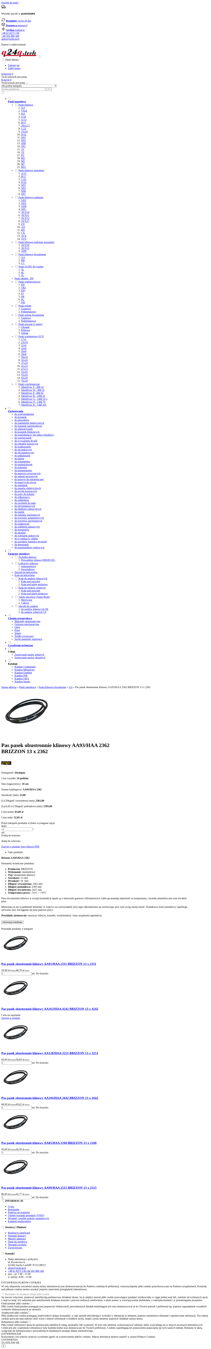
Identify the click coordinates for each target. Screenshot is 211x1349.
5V (22, 152)
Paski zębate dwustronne (31, 315)
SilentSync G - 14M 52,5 (34, 399)
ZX (23, 224)
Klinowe (25, 330)
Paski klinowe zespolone (31, 170)
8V (22, 155)
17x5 (23, 339)
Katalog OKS (22, 678)
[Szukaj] (50, 89)
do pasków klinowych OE (34, 609)
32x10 (24, 360)
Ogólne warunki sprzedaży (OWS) (26, 1215)
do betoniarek (22, 544)
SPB (23, 143)
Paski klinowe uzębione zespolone (36, 242)
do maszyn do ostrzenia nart (29, 479)
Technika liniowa (27, 557)
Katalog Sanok (22, 681)
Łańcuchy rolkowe (28, 563)
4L (22, 272)
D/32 (23, 134)
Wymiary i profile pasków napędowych (28, 1218)
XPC (23, 209)
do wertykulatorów (24, 414)
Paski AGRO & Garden (30, 266)
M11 (23, 167)
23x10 (24, 342)
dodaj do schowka (10, 841)
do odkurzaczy (22, 497)
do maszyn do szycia (25, 482)
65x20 (24, 377)
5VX (23, 238)
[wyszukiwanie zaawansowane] (47, 89)
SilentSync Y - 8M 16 (32, 387)
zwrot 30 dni (18, 20)
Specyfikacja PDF (30, 846)
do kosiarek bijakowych (27, 432)
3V (22, 149)
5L (22, 275)
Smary (18, 633)
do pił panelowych (24, 452)
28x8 (23, 354)
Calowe (25, 602)
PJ (22, 293)
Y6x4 (24, 110)
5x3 (23, 107)
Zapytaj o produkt (10, 846)
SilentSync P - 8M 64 (32, 393)
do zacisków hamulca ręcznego (31, 541)
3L (22, 269)
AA (23, 257)
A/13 (23, 119)
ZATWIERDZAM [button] (11, 1333)
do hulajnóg (21, 467)
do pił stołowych (23, 449)
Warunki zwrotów (17, 1244)
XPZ (23, 200)
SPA (23, 140)
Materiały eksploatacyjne (27, 621)
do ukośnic (20, 532)
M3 (23, 158)
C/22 (23, 128)
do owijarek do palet (25, 503)
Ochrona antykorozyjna (27, 624)
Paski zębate (24, 305)
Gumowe (26, 308)
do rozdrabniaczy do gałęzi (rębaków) (34, 434)
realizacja (15, 30)
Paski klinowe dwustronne (32, 254)
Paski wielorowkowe (29, 281)
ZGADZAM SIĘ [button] (10, 1342)
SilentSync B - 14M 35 (33, 396)
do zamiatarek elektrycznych (29, 423)
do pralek (19, 512)
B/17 (23, 122)
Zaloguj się (13, 65)
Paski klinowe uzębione (30, 197)
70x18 (24, 380)
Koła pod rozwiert (30, 581)
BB (23, 260)
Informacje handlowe (12, 922)
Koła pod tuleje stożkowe (34, 584)
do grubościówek (23, 464)
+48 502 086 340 (10, 36)
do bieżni (19, 458)
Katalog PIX (21, 675)
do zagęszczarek (23, 437)
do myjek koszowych (26, 491)
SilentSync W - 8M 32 (33, 390)
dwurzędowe (28, 569)
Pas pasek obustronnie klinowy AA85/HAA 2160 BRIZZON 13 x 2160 (49, 1143)
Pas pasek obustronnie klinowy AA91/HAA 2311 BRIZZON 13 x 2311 (48, 964)
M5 (23, 161)
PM (23, 302)
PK (23, 296)
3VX (23, 236)
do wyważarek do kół (26, 440)
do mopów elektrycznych (28, 488)
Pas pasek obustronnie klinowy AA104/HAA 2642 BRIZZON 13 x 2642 (49, 1098)
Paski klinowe (25, 104)
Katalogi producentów (19, 1221)
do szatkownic (22, 523)
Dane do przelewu (17, 1241)
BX (23, 230)
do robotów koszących (26, 443)
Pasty (17, 630)
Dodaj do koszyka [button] (10, 835)
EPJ (23, 290)
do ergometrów (22, 461)
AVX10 (25, 212)
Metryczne (26, 599)
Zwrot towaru (15, 1247)
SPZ (23, 137)
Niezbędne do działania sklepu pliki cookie (27, 1294)
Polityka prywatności (19, 1212)
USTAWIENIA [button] (9, 1339)
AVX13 (25, 218)
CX (23, 233)
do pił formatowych (25, 506)
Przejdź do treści (9, 2)
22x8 (23, 348)
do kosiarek (21, 417)
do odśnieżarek (22, 455)
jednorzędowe (28, 566)
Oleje (17, 627)
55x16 (24, 375)
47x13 (24, 369)
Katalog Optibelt (23, 672)
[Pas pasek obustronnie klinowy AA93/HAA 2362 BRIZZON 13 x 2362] (26, 737)
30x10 (24, 357)
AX (23, 227)
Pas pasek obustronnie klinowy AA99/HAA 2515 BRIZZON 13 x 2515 (49, 1187)
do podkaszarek (23, 446)
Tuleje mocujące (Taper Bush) (34, 597)
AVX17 (25, 221)
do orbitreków (22, 500)
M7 (23, 164)
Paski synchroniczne (29, 384)
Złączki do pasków (28, 606)
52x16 (24, 372)
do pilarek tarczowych (26, 476)
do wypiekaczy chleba (26, 538)
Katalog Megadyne (24, 669)
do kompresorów (23, 470)
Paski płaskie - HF (24, 278)
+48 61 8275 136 (10, 33)
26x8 (23, 351)
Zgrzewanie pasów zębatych (29, 654)
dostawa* (17, 25)
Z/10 (23, 116)
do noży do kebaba (24, 494)
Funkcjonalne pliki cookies (15, 1303)
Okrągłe (25, 327)
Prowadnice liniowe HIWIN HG (38, 560)
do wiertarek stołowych (27, 535)
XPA (23, 203)
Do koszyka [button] (42, 973)
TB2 (23, 287)
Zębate (24, 333)
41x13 (24, 366)
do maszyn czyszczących (28, 473)
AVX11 (25, 215)
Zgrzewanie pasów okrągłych (30, 657)
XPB (23, 206)
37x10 (24, 363)
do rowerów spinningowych (29, 517)
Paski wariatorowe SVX (31, 336)
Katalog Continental (25, 666)
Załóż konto (14, 68)
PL (22, 299)
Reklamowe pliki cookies (14, 1322)
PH (23, 284)
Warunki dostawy (17, 1235)
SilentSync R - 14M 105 (33, 404)
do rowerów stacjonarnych (28, 520)
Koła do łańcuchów (25, 575)
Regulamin (13, 1209)
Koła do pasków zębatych (31, 587)
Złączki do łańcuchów (26, 572)
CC (23, 263)
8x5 (23, 113)
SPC (23, 146)
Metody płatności (17, 1238)
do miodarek (21, 485)
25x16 (24, 131)
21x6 (23, 345)
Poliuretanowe (28, 311)
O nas (11, 1206)
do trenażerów (22, 529)
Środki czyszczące (24, 636)
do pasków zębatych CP (33, 612)
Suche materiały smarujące (28, 639)
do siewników (22, 420)
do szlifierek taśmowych (27, 526)
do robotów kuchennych (27, 515)
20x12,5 (25, 125)
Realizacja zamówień (19, 1232)
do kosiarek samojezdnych (28, 426)
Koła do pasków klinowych (32, 578)
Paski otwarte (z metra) (30, 324)
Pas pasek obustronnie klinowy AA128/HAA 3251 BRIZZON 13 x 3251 (49, 1053)
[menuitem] (98, 251)
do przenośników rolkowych (29, 547)
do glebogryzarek (24, 429)
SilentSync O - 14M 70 (33, 402)
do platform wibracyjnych (28, 509)
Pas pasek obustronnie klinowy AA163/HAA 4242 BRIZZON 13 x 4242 (49, 1009)
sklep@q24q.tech (10, 39)
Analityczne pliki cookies (14, 1312)
